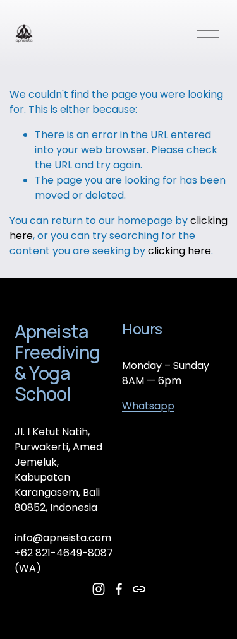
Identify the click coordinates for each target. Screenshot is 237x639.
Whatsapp (148, 406)
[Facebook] (118, 589)
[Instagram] (98, 589)
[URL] (139, 589)
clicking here (179, 250)
